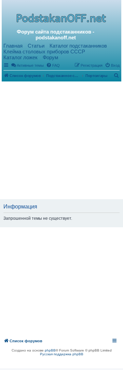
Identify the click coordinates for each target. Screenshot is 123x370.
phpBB (50, 350)
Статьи (36, 46)
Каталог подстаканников (78, 46)
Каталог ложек (20, 57)
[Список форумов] (62, 18)
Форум (50, 57)
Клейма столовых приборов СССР (44, 51)
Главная (13, 46)
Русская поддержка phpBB (61, 354)
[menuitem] (53, 65)
